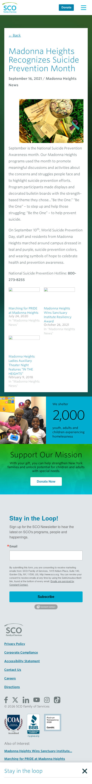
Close (84, 770)
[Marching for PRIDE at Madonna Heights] (24, 296)
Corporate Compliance (21, 652)
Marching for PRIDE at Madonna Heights (34, 758)
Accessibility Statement (22, 661)
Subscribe (46, 597)
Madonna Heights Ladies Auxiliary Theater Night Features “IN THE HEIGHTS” (22, 365)
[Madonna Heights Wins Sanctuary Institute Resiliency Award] (59, 296)
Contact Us (12, 669)
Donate (66, 7)
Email (13, 546)
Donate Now (46, 481)
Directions (12, 687)
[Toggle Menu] (83, 7)
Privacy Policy (14, 644)
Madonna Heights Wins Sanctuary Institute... (38, 751)
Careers (10, 678)
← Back (15, 35)
